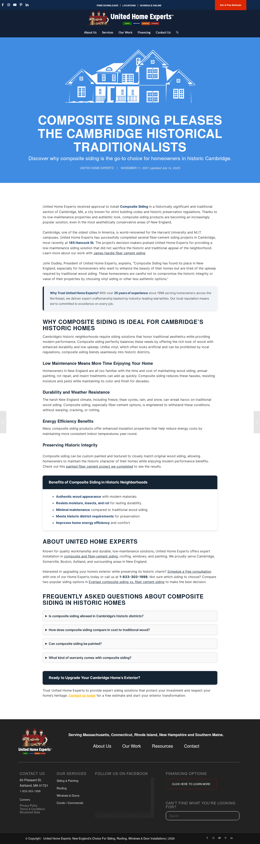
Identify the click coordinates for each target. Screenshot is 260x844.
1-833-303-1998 (133, 577)
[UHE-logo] (130, 18)
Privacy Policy (28, 805)
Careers (25, 800)
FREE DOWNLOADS (107, 5)
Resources (162, 745)
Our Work (131, 745)
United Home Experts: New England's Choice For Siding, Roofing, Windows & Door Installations (104, 838)
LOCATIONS (129, 5)
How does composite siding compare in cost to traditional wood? (99, 630)
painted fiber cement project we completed (99, 466)
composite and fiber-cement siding (91, 556)
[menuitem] (107, 5)
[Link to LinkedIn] (27, 5)
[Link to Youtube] (15, 5)
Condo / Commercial (70, 803)
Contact (191, 745)
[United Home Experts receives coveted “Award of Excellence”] (257, 422)
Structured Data (30, 812)
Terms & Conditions (32, 809)
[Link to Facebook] (207, 838)
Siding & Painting (67, 781)
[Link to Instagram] (9, 5)
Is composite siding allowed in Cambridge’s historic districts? (96, 616)
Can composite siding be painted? (75, 644)
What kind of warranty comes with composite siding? (90, 658)
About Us (102, 745)
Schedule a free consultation (189, 571)
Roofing (62, 788)
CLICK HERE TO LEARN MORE (191, 784)
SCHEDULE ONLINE (150, 5)
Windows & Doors (68, 795)
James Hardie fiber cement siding (119, 253)
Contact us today (82, 695)
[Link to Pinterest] (21, 5)
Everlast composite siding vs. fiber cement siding (127, 582)
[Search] (176, 32)
